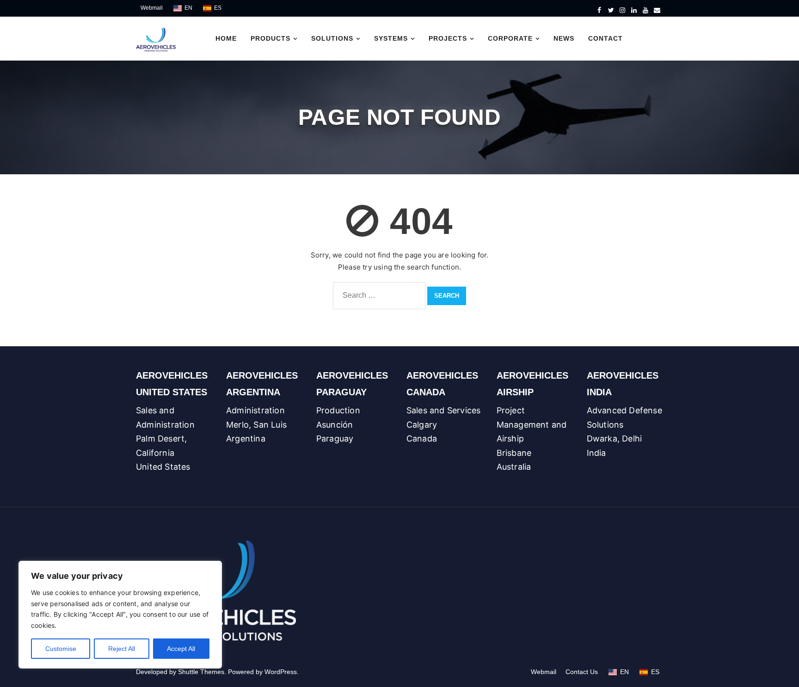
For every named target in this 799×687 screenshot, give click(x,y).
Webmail (152, 8)
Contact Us (581, 671)
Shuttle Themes (201, 671)
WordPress (280, 671)
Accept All (181, 648)
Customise (60, 648)
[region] (120, 615)
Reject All (121, 648)
